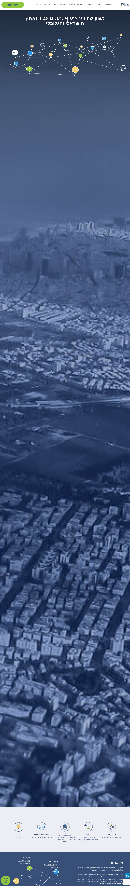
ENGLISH (37, 5)
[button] (12, 5)
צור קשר (47, 5)
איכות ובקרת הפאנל (75, 5)
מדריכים (62, 5)
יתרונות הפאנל (108, 5)
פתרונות (88, 5)
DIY (55, 5)
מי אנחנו (97, 5)
